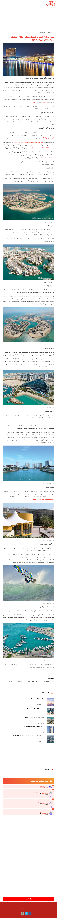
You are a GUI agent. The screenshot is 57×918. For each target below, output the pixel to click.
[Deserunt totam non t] (50, 810)
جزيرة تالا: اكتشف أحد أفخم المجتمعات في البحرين (34, 717)
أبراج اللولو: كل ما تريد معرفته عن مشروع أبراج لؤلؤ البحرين (33, 726)
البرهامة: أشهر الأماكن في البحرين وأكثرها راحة (36, 699)
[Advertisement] (28, 17)
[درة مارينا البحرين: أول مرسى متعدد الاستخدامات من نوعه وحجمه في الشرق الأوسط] (50, 742)
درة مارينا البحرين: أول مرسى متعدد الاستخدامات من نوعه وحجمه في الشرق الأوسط (28, 735)
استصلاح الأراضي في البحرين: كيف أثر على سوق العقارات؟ (33, 708)
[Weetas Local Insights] (50, 3)
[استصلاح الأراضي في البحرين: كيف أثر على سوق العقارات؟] (50, 715)
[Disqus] (28, 836)
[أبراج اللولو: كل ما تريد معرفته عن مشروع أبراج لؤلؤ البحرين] (50, 733)
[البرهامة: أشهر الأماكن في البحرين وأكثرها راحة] (50, 705)
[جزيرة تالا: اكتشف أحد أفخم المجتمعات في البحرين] (50, 724)
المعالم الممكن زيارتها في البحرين (43, 499)
